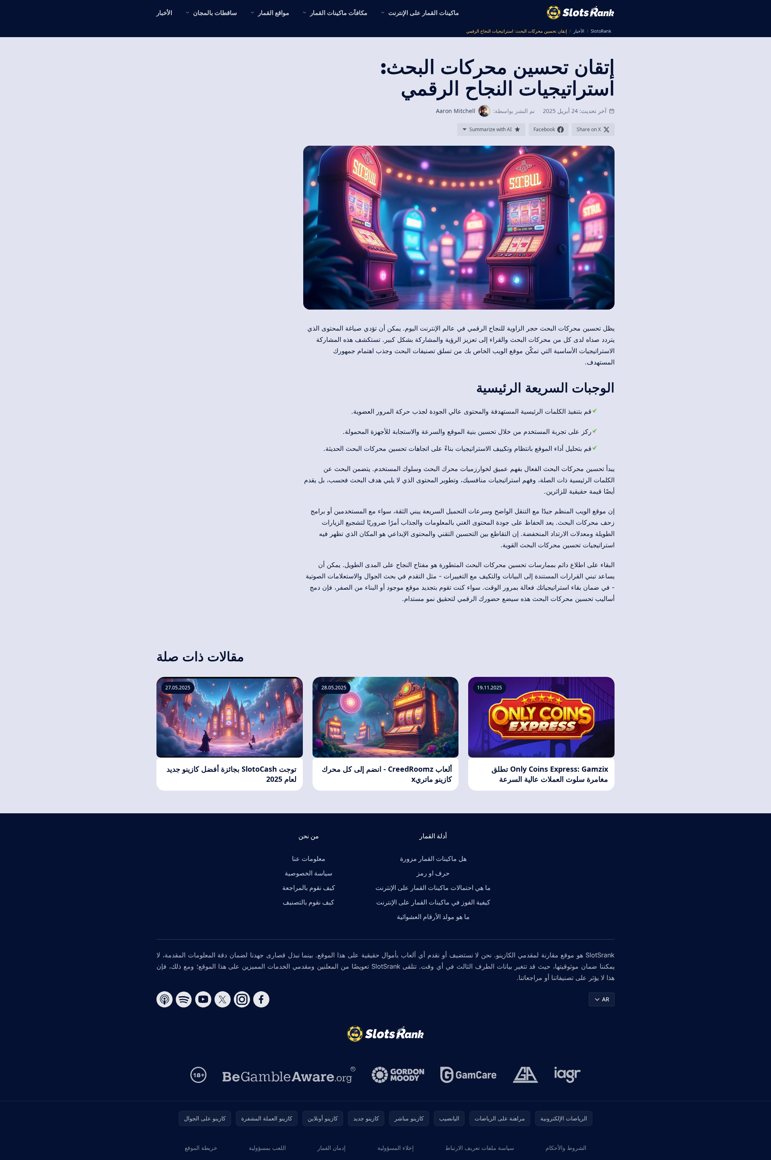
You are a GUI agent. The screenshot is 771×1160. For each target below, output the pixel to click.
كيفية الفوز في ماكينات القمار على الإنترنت (433, 902)
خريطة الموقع (201, 1148)
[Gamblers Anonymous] (525, 1075)
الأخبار (164, 12)
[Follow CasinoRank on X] (223, 999)
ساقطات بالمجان (215, 12)
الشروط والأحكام (566, 1148)
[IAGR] (567, 1075)
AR (605, 999)
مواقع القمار (273, 12)
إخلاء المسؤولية (395, 1148)
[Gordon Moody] (398, 1075)
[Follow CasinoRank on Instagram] (242, 999)
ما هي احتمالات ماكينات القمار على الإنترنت (433, 887)
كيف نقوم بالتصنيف (308, 902)
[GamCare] (468, 1075)
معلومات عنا (308, 858)
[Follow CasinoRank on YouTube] (203, 999)
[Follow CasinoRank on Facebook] (261, 999)
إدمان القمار (331, 1148)
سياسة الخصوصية (308, 873)
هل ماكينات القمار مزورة (433, 858)
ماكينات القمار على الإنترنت (423, 12)
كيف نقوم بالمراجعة (308, 887)
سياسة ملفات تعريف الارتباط (479, 1148)
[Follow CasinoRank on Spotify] (184, 999)
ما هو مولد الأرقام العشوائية (433, 916)
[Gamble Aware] (289, 1075)
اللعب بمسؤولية (267, 1148)
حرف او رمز (433, 873)
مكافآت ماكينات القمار (338, 12)
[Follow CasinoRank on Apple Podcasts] (164, 999)
